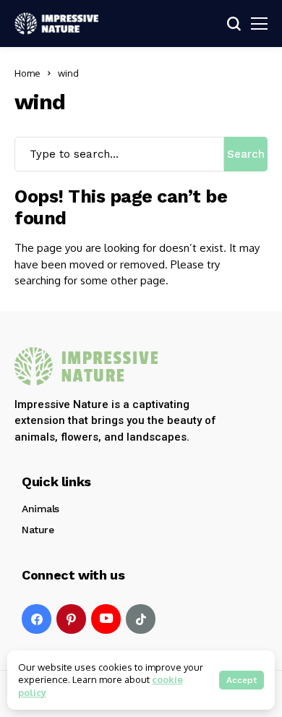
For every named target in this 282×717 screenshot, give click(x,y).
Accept (241, 680)
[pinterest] (71, 619)
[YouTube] (106, 619)
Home (27, 73)
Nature (38, 529)
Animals (40, 508)
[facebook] (36, 619)
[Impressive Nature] (86, 366)
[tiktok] (140, 619)
